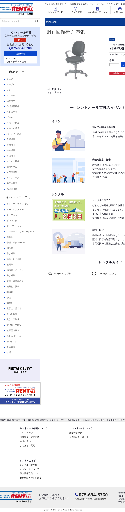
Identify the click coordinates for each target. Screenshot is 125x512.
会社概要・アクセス (97, 12)
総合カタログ (75, 432)
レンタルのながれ (28, 465)
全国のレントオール (79, 437)
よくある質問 (75, 12)
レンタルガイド (55, 12)
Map (20, 40)
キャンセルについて (29, 469)
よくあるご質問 (27, 445)
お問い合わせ (26, 441)
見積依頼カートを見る (30, 477)
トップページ (26, 432)
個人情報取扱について (30, 473)
